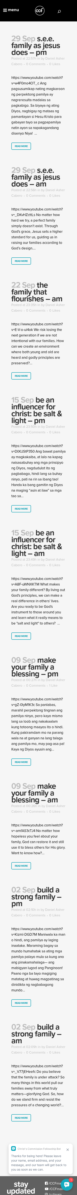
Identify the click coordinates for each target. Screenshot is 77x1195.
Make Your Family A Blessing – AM (34, 792)
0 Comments (35, 64)
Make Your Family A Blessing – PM (34, 666)
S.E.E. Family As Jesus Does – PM (35, 45)
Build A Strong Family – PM (36, 896)
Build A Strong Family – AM (36, 1033)
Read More (21, 146)
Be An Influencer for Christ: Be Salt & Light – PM (36, 410)
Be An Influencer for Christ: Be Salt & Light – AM (36, 543)
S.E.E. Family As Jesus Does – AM (35, 176)
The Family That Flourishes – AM (36, 291)
